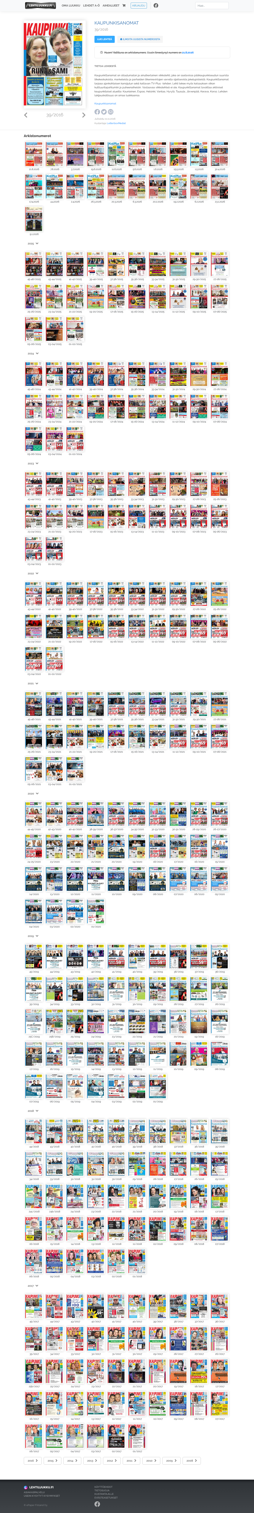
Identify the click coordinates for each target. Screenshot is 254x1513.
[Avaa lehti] (34, 154)
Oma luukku (71, 5)
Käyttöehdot (103, 1487)
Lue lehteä (104, 39)
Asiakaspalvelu (34, 1492)
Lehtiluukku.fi (41, 1487)
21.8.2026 (188, 52)
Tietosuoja (102, 1490)
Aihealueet (111, 5)
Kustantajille (104, 1494)
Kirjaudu (138, 5)
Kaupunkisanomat (105, 103)
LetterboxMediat (116, 123)
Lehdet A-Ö (91, 5)
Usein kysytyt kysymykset (42, 1495)
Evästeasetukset (106, 1497)
